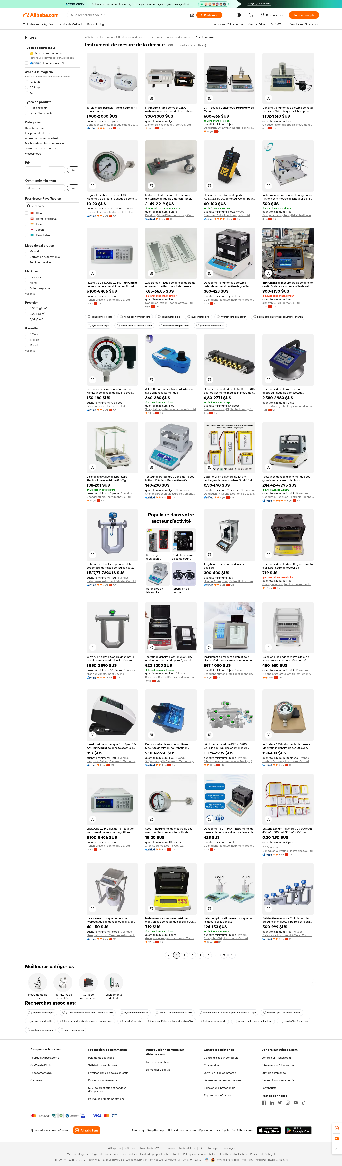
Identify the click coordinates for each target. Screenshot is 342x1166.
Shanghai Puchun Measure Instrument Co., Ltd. (171, 493)
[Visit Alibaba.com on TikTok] (303, 1102)
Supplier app (155, 1130)
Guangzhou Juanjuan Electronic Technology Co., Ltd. (288, 496)
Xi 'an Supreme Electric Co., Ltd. (106, 406)
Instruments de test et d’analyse (170, 37)
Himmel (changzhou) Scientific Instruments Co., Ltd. (229, 581)
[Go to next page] (232, 955)
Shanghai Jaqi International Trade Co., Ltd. (170, 409)
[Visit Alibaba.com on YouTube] (295, 1102)
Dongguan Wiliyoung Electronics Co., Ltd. (229, 493)
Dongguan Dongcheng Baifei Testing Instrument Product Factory (288, 215)
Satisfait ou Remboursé (102, 1065)
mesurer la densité (41, 1021)
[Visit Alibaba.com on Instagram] (287, 1102)
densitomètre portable (176, 325)
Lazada (171, 1148)
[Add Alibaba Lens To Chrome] (86, 1130)
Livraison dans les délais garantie (108, 1072)
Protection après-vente (102, 1080)
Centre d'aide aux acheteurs (221, 1057)
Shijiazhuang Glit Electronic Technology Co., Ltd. (171, 761)
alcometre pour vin (215, 1021)
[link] (337, 1128)
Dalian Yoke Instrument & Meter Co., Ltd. (111, 581)
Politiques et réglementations (106, 1098)
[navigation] (52, 496)
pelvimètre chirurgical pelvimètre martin (280, 316)
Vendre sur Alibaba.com (276, 1057)
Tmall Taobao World (151, 1148)
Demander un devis (158, 1069)
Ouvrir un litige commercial (220, 1072)
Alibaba (89, 37)
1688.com (130, 1148)
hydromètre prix (200, 316)
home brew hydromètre (137, 316)
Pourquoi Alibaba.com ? (44, 1057)
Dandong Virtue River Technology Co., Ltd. (171, 215)
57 (224, 955)
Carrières (36, 1080)
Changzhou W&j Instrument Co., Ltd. (109, 496)
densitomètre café (102, 316)
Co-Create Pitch (40, 1065)
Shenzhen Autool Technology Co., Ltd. (227, 215)
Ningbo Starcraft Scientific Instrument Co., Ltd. (288, 673)
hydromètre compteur (233, 316)
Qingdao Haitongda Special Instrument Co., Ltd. (288, 124)
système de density (42, 1030)
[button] (192, 15)
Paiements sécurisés (101, 1057)
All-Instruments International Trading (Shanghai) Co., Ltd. (229, 761)
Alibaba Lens (48, 1130)
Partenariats (269, 1087)
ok (73, 170)
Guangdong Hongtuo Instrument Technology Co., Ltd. (229, 299)
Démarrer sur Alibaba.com (278, 1065)
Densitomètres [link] (205, 37)
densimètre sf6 (132, 1021)
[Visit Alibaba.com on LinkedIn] (272, 1102)
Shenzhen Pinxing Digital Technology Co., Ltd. (229, 409)
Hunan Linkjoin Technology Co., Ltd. (108, 299)
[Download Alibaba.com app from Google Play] (298, 1130)
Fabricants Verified (157, 1062)
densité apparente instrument (284, 1012)
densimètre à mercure (296, 1021)
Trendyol (213, 1148)
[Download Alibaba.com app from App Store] (269, 1130)
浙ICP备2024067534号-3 (272, 1160)
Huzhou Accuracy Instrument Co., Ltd (110, 212)
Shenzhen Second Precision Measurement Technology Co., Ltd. (171, 677)
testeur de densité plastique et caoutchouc (88, 1021)
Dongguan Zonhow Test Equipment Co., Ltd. (112, 124)
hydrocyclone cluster (136, 1012)
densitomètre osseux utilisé (136, 325)
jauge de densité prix (43, 1012)
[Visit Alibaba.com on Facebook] (264, 1102)
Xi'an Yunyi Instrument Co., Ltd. (105, 673)
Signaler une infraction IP (219, 1087)
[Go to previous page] (168, 955)
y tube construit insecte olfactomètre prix (89, 1012)
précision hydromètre (212, 325)
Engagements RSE (41, 1072)
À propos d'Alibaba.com (45, 1049)
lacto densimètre (74, 1030)
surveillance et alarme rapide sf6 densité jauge (229, 1012)
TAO (201, 1148)
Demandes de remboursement (223, 1080)
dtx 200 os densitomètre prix (176, 1012)
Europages (228, 1148)
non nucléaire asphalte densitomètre (173, 1021)
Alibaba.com (245, 1130)
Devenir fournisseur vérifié (278, 1080)
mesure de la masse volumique (255, 1021)
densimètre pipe (171, 316)
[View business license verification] (207, 1160)
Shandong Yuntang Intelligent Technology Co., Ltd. (229, 673)
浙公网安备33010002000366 (235, 1160)
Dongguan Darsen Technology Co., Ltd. (169, 302)
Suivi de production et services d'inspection (107, 1089)
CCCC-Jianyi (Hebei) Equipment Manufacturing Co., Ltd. (288, 406)
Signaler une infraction (218, 1095)
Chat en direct (212, 1065)
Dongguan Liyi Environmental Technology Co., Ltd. (229, 127)
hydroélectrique (100, 325)
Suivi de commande (274, 1072)
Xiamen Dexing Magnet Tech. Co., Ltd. (168, 124)
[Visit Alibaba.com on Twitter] (279, 1102)
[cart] (252, 15)
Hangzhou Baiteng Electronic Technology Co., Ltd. (112, 761)
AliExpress (114, 1148)
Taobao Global (187, 1148)
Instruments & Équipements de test (122, 37)
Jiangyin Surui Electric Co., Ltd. (281, 302)
